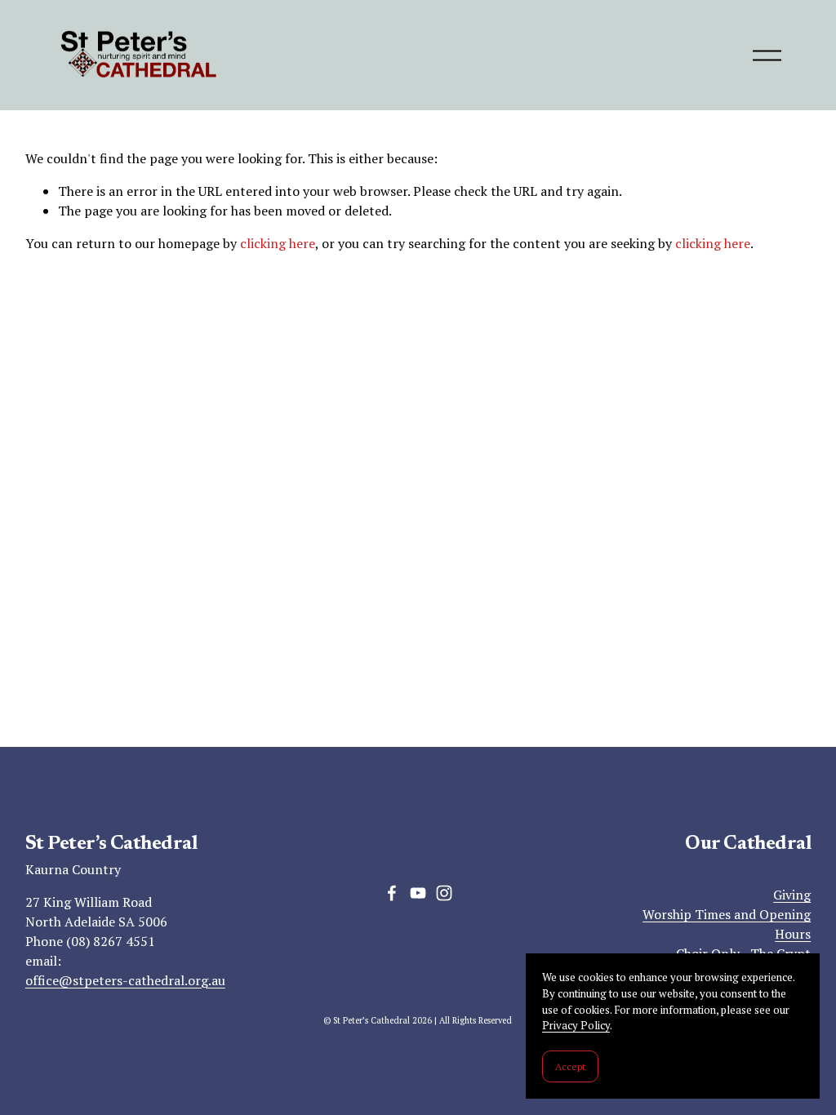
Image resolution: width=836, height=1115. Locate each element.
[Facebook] (392, 893)
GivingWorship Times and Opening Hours (727, 914)
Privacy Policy (576, 1025)
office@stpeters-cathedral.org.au (125, 980)
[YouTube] (418, 893)
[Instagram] (444, 893)
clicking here (277, 243)
